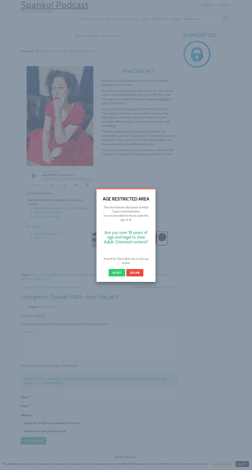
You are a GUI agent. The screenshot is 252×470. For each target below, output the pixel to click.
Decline (135, 272)
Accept (117, 272)
